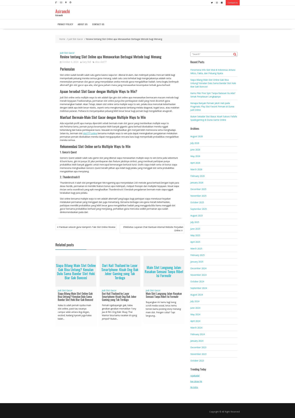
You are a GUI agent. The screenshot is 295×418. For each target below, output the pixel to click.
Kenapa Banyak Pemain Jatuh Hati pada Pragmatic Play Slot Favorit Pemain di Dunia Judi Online (212, 106)
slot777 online (90, 133)
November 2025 (198, 195)
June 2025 (195, 228)
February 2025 (197, 255)
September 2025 (198, 208)
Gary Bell (86, 61)
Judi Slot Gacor (67, 52)
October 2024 (197, 281)
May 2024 (195, 314)
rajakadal (194, 375)
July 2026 (194, 143)
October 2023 (197, 360)
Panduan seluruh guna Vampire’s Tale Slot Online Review (87, 227)
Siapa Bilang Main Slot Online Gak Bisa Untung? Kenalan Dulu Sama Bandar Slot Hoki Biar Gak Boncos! (76, 271)
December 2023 (198, 347)
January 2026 (196, 182)
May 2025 (195, 235)
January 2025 (196, 261)
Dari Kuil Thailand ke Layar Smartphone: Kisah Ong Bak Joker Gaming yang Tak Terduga (119, 271)
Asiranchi (62, 11)
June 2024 (195, 307)
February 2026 (197, 175)
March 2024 (196, 327)
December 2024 (198, 268)
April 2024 (195, 321)
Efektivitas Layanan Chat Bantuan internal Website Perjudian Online (153, 229)
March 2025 (196, 248)
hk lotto (194, 387)
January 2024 (196, 340)
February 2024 (197, 334)
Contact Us (233, 2)
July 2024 (194, 301)
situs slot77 (100, 61)
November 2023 (198, 354)
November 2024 (198, 274)
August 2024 (196, 294)
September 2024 (198, 288)
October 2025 (197, 202)
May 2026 (195, 156)
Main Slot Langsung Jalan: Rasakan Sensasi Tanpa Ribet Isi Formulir (164, 271)
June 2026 (195, 149)
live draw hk (196, 381)
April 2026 (195, 162)
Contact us (98, 24)
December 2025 (198, 189)
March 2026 (196, 169)
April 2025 (195, 241)
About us (83, 24)
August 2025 (196, 215)
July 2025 (194, 222)
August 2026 (196, 136)
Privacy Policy (65, 24)
